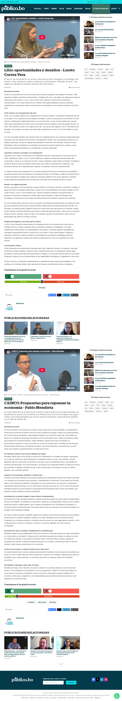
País (86, 75)
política (91, 75)
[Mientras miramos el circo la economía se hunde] (89, 39)
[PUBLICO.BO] (13, 9)
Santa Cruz (98, 78)
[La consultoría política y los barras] (89, 24)
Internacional (78, 9)
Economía (54, 9)
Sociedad (88, 9)
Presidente (104, 75)
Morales (103, 72)
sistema (105, 78)
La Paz (92, 72)
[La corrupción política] (89, 32)
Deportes (114, 9)
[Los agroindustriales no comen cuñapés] (89, 55)
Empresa (69, 9)
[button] (116, 696)
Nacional (110, 72)
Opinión (46, 9)
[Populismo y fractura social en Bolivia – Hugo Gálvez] (42, 328)
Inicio (7, 62)
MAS (98, 72)
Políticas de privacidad (59, 693)
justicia (86, 72)
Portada (42, 287)
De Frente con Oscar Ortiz (101, 9)
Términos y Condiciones (72, 693)
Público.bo (37, 9)
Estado (107, 69)
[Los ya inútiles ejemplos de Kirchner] (89, 47)
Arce (86, 69)
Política (61, 9)
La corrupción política (104, 29)
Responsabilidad (89, 78)
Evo (112, 69)
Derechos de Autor (48, 693)
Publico (111, 75)
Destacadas (92, 69)
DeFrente (13, 62)
